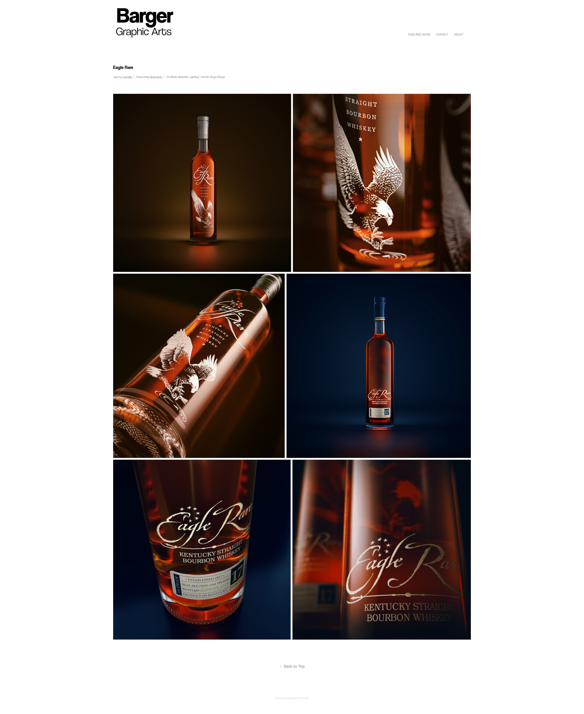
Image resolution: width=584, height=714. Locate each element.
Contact (442, 34)
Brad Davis (156, 77)
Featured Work (419, 34)
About (459, 34)
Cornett (128, 77)
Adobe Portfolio (299, 698)
